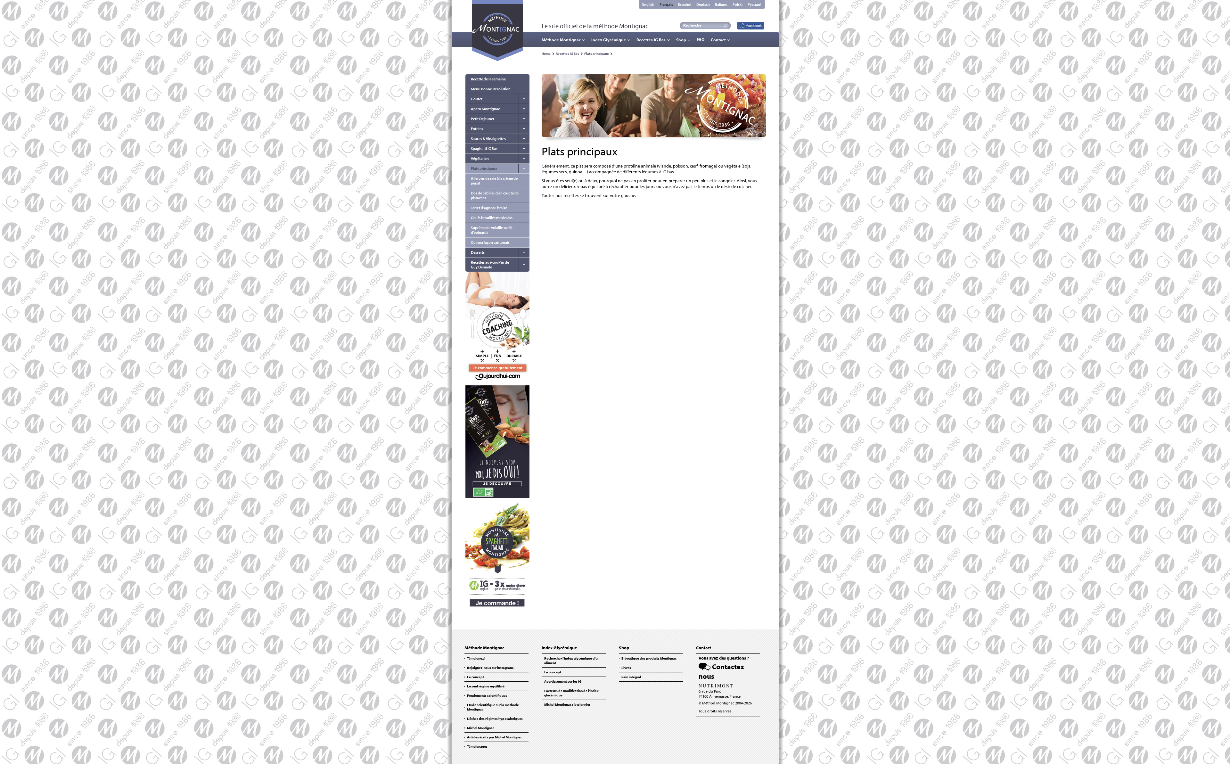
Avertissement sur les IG (563, 681)
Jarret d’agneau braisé (489, 207)
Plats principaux (596, 53)
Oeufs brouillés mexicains (491, 217)
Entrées (477, 128)
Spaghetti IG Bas (484, 148)
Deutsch (703, 4)
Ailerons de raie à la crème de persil (494, 180)
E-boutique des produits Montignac (648, 658)
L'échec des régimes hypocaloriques (495, 718)
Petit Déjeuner (482, 118)
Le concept (475, 677)
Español (684, 4)
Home (546, 53)
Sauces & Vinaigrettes (488, 138)
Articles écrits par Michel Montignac (494, 737)
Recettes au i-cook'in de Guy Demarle (490, 264)
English (648, 4)
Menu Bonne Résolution (491, 88)
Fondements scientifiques (487, 695)
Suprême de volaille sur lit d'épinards (491, 230)
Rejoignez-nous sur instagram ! (490, 667)
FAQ (700, 39)
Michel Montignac (480, 728)
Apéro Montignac (485, 108)
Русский (754, 4)
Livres (626, 667)
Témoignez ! (476, 658)
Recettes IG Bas (651, 39)
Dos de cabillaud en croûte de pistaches (495, 195)
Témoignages (477, 746)
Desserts (478, 252)
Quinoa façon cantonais (490, 242)
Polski (737, 4)
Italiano (721, 4)
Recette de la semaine (488, 79)
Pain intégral (631, 677)
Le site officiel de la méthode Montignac (595, 26)
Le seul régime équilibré (485, 686)
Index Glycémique (608, 39)
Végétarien (480, 158)
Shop (681, 39)
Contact (718, 39)
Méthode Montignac (561, 39)
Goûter (476, 98)
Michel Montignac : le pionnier (567, 704)
